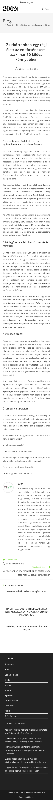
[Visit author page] (8, 487)
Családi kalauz (11, 675)
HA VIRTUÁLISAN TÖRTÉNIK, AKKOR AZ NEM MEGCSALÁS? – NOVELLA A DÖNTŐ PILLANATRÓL (26, 611)
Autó (7, 669)
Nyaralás (9, 695)
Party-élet (9, 705)
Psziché (34, 69)
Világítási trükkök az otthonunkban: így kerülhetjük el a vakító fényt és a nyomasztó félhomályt (24, 750)
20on (21, 69)
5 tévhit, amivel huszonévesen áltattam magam (26, 628)
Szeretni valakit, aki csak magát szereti (26, 591)
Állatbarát (9, 664)
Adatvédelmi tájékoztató (35, 792)
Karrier (8, 685)
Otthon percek (11, 700)
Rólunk (10, 792)
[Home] (3, 25)
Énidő (7, 680)
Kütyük (8, 690)
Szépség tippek (11, 716)
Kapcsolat (20, 792)
